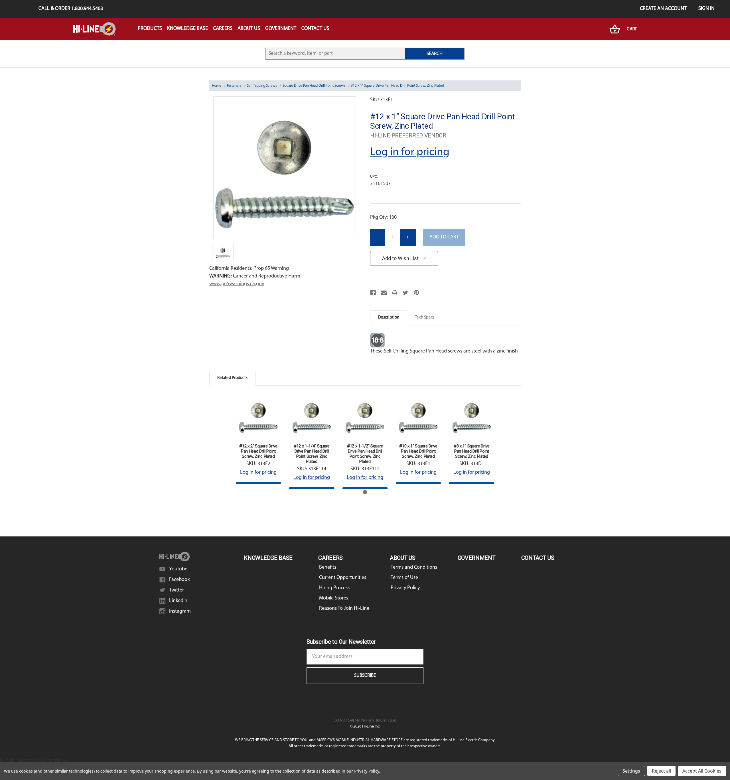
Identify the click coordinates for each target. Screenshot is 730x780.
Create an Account (663, 8)
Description (388, 317)
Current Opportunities (342, 577)
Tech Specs (425, 317)
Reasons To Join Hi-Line (344, 608)
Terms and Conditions (414, 567)
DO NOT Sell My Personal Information (365, 720)
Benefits (327, 567)
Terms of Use (404, 577)
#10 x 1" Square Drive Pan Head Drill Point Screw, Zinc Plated (418, 451)
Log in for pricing (409, 152)
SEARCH (435, 53)
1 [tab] (365, 492)
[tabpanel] (258, 438)
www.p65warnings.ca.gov (236, 284)
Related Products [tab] (232, 378)
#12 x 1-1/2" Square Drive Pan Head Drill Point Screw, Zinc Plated (365, 453)
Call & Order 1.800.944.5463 (70, 8)
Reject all (661, 771)
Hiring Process (334, 588)
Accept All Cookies (701, 771)
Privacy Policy (405, 588)
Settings (631, 771)
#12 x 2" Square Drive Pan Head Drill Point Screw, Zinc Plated (258, 451)
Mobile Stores (333, 598)
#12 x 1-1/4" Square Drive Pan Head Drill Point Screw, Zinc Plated (312, 453)
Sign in (706, 8)
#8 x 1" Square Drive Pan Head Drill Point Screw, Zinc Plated (472, 451)
